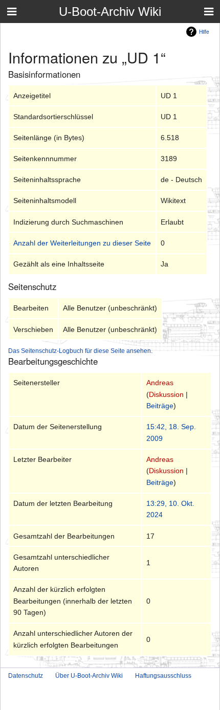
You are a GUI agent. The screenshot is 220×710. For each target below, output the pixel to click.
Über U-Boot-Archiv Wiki (89, 675)
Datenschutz (25, 675)
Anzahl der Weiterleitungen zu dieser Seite (82, 243)
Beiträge (159, 406)
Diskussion (166, 394)
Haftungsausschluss (163, 675)
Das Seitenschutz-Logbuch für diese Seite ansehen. (80, 350)
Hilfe (204, 31)
